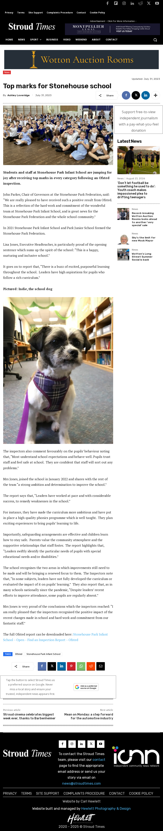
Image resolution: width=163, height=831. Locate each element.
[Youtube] (157, 4)
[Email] (100, 666)
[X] (149, 4)
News (7, 72)
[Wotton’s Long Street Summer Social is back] (123, 255)
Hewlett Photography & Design (106, 809)
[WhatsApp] (81, 666)
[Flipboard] (116, 4)
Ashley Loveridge (18, 95)
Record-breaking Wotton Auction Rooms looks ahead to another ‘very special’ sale (144, 219)
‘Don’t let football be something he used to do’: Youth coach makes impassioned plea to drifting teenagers (136, 190)
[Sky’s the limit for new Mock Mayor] (123, 238)
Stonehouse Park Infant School (43, 654)
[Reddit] (141, 4)
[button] (155, 40)
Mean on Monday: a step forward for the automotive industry (88, 716)
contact (99, 760)
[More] (155, 95)
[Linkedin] (132, 4)
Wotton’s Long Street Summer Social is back (142, 256)
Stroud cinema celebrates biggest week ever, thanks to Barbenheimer (29, 716)
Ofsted (18, 654)
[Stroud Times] (32, 27)
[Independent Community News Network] (136, 756)
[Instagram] (124, 4)
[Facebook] (107, 4)
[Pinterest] (71, 666)
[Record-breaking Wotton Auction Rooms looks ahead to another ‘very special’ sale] (123, 214)
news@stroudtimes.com (81, 783)
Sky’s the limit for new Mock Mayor (143, 239)
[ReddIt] (91, 666)
